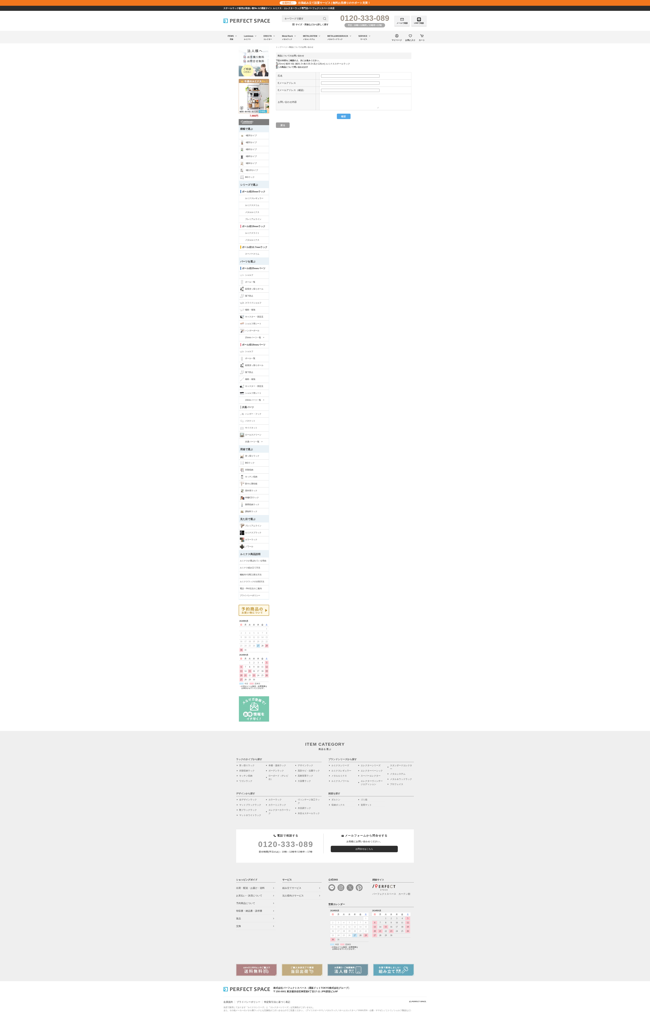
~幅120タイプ (251, 170)
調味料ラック (251, 511)
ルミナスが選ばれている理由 (253, 561)
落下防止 (249, 296)
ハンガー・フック (253, 414)
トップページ (281, 47)
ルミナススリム (252, 205)
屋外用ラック (251, 490)
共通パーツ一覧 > (254, 442)
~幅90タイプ (251, 163)
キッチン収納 (251, 477)
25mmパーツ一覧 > (254, 337)
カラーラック (251, 539)
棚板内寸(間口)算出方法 (251, 574)
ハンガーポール (252, 330)
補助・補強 (250, 310)
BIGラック (250, 177)
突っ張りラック (252, 456)
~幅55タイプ (251, 142)
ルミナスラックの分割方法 (252, 581)
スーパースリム (252, 254)
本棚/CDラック (252, 497)
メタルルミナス (252, 212)
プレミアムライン (253, 219)
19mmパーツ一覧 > (254, 400)
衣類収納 (249, 470)
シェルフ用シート (253, 323)
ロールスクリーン (253, 435)
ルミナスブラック (253, 532)
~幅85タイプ (251, 156)
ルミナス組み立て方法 (250, 568)
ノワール (249, 546)
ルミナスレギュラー (254, 198)
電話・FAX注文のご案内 (251, 588)
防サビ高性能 (251, 484)
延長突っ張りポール (254, 289)
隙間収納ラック (252, 504)
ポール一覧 (250, 282)
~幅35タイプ (251, 135)
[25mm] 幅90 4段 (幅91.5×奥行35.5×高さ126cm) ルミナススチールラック (314, 63)
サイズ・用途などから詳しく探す (310, 24)
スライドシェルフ (253, 303)
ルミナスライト (252, 233)
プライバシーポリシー (250, 595)
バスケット (250, 421)
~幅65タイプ (251, 149)
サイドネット (251, 428)
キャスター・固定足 (254, 317)
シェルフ (249, 275)
